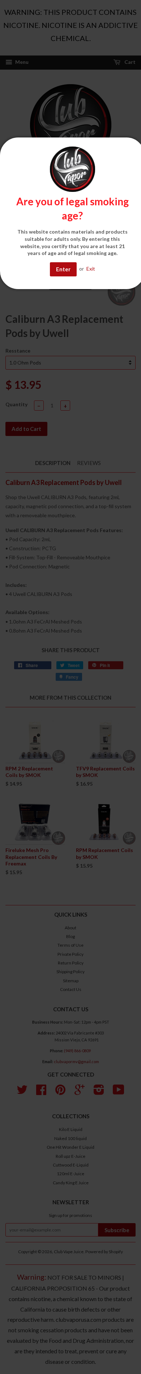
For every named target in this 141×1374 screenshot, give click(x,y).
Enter (63, 269)
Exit (90, 269)
